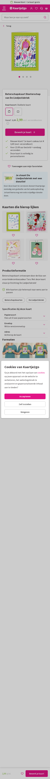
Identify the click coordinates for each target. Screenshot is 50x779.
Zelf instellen (25, 404)
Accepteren (25, 396)
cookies (41, 372)
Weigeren (25, 412)
